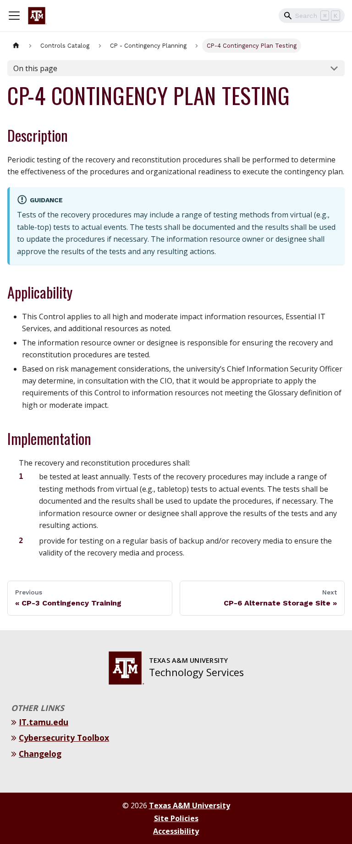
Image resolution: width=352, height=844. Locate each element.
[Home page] (16, 46)
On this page (35, 68)
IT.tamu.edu (44, 721)
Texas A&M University (189, 805)
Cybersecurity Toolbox (65, 737)
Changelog (41, 753)
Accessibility (176, 831)
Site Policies (176, 818)
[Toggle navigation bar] (14, 15)
